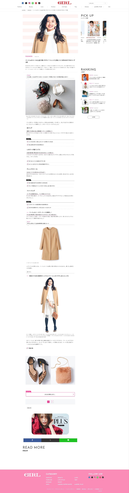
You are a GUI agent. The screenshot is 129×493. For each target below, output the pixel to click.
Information (97, 16)
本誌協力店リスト (108, 13)
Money (63, 7)
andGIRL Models (108, 16)
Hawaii (74, 7)
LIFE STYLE (61, 480)
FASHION (49, 477)
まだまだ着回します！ (50, 394)
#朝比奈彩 (29, 407)
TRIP (75, 480)
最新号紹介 (108, 7)
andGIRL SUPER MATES (65, 484)
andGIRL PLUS (78, 484)
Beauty (31, 6)
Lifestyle (97, 13)
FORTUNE (49, 480)
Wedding (41, 7)
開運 (52, 7)
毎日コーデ (18, 7)
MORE (93, 117)
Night (41, 13)
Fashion (97, 7)
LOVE (76, 477)
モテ (41, 10)
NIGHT (60, 482)
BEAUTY (60, 477)
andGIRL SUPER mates (108, 19)
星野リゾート (75, 10)
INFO (47, 484)
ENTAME (48, 482)
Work (63, 10)
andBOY (86, 7)
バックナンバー (108, 10)
